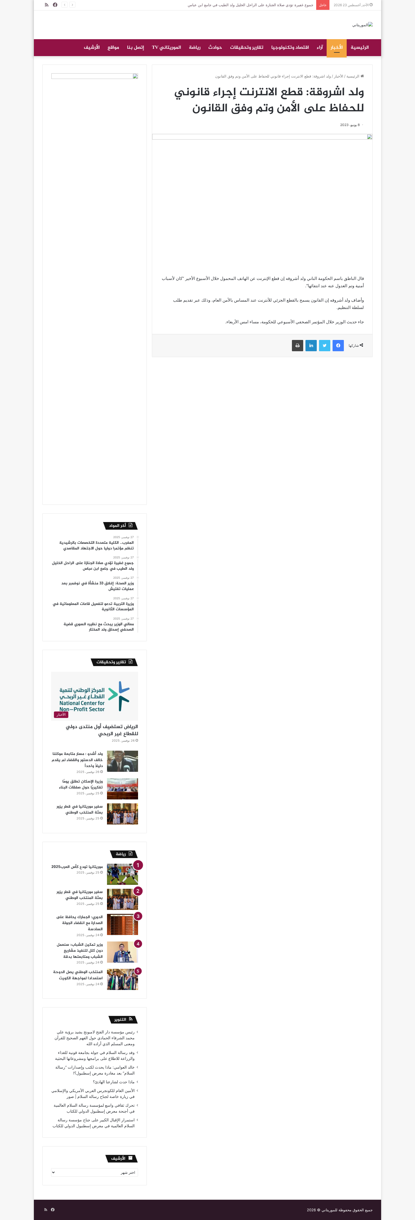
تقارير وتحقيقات (246, 48)
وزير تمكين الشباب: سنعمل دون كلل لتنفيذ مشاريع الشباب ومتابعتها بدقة (80, 950)
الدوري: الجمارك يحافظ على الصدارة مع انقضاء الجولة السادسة (79, 923)
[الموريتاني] (362, 25)
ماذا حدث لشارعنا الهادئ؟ (114, 1082)
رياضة (194, 48)
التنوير (120, 1019)
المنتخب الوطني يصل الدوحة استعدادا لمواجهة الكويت (78, 975)
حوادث (215, 48)
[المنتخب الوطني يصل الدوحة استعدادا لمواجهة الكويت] (122, 979)
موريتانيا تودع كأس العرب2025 (77, 867)
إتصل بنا (135, 48)
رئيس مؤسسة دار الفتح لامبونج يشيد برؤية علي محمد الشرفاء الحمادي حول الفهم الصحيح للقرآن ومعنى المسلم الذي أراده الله (94, 1038)
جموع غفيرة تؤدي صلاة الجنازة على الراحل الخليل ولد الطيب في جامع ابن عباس (250, 5)
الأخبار (337, 48)
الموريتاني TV (166, 48)
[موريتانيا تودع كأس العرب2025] (122, 874)
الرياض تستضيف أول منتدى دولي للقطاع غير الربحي (102, 730)
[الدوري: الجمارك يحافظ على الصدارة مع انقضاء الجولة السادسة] (122, 924)
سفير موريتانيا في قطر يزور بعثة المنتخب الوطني (79, 809)
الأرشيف (92, 48)
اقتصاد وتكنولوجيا (290, 48)
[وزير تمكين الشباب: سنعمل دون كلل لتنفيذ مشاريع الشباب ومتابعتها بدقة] (122, 952)
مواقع (113, 48)
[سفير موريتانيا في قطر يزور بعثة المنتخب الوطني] (122, 814)
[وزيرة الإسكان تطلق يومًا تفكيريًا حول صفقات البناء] (122, 788)
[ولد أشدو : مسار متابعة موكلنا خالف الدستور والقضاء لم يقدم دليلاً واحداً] (122, 761)
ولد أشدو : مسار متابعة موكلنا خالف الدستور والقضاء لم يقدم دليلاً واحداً (77, 760)
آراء (320, 48)
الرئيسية (360, 48)
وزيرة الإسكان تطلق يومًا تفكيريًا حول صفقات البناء (81, 784)
